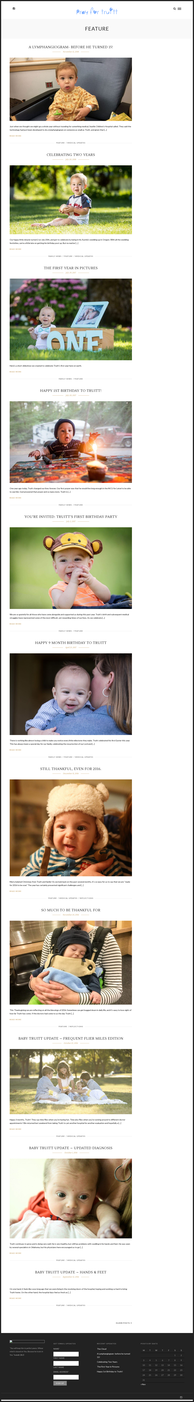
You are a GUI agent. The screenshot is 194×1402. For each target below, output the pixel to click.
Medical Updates (76, 143)
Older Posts (123, 1323)
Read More (15, 136)
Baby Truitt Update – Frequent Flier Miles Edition (70, 1038)
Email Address (61, 1372)
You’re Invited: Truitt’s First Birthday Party (70, 517)
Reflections (86, 898)
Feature (60, 143)
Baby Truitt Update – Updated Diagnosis (70, 1148)
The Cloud (101, 1349)
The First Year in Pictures (71, 268)
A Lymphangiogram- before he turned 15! (71, 47)
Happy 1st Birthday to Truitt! (71, 391)
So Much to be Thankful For (70, 910)
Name (56, 1349)
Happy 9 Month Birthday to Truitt (71, 643)
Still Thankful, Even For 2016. (70, 769)
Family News (54, 256)
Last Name (58, 1367)
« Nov (143, 1384)
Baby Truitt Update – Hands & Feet (71, 1272)
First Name (58, 1358)
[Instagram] (14, 8)
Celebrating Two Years (71, 155)
